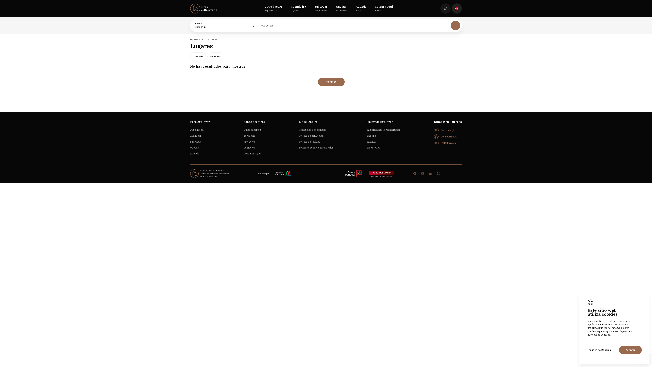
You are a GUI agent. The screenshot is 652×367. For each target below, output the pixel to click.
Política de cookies (309, 141)
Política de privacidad (311, 135)
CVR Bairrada (449, 143)
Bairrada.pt (447, 130)
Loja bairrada (449, 136)
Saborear (195, 141)
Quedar (194, 147)
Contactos (249, 147)
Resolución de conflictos (312, 129)
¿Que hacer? (197, 129)
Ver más (331, 81)
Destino (371, 135)
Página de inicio (196, 39)
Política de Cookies (599, 350)
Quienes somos (252, 129)
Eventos (371, 141)
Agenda (194, 153)
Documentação (252, 153)
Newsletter (373, 147)
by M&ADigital (455, 173)
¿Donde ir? (196, 135)
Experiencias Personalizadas (383, 129)
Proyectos (249, 141)
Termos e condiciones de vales (316, 147)
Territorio (249, 135)
